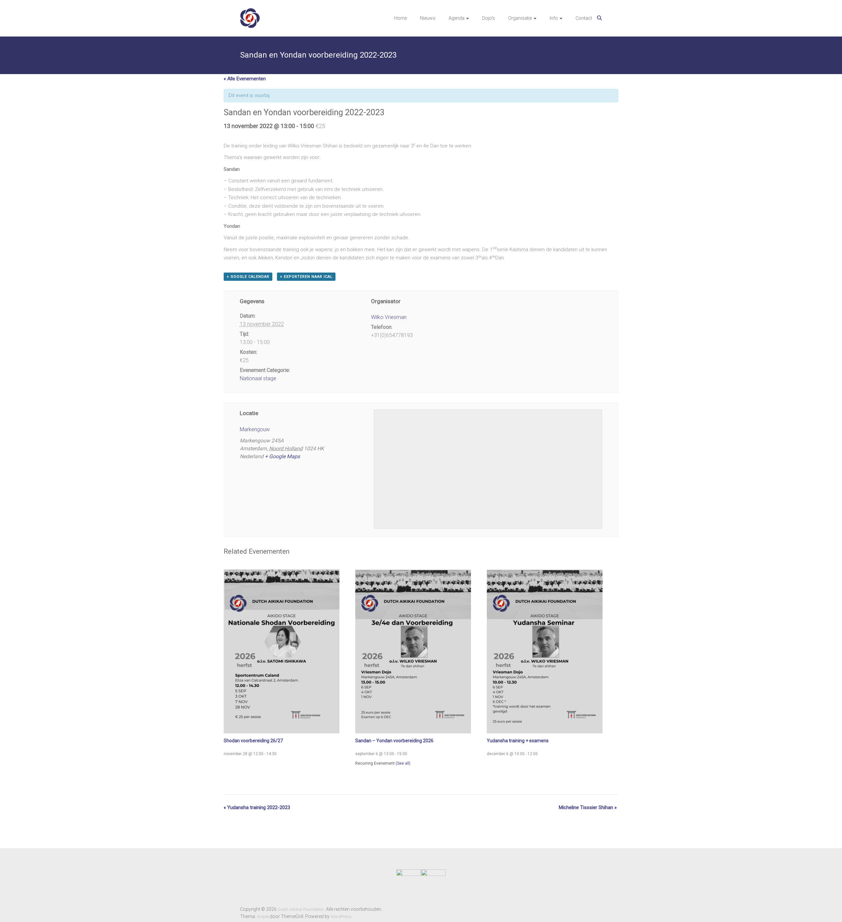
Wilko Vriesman (389, 317)
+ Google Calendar (248, 277)
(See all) (403, 763)
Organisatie (520, 18)
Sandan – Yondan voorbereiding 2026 (394, 740)
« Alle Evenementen (245, 79)
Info (554, 18)
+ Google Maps (282, 456)
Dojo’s (488, 18)
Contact (584, 18)
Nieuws (427, 18)
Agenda (456, 18)
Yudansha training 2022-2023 (257, 807)
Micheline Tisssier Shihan (588, 807)
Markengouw (255, 429)
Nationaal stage (258, 378)
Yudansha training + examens (518, 740)
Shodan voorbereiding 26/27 (253, 740)
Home (400, 18)
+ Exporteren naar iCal (306, 277)
